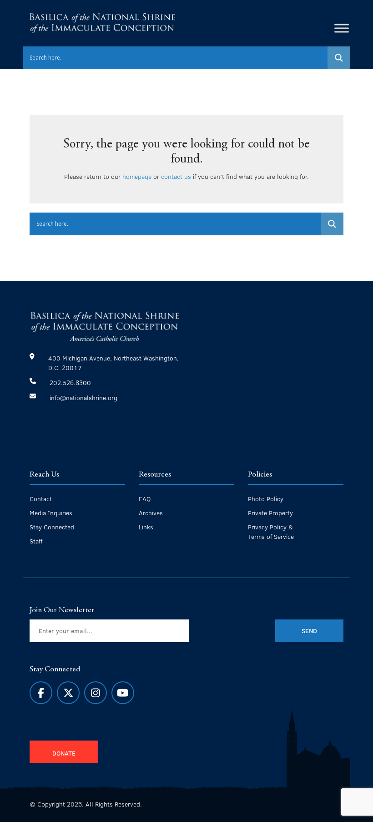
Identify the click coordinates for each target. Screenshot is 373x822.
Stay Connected (52, 527)
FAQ (145, 498)
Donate (64, 753)
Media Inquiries (51, 512)
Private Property (270, 512)
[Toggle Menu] (341, 28)
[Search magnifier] (339, 57)
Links (146, 527)
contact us (176, 176)
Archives (151, 512)
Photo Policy (265, 498)
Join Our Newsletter (62, 610)
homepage (136, 176)
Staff (36, 541)
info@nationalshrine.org (83, 397)
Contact (41, 498)
